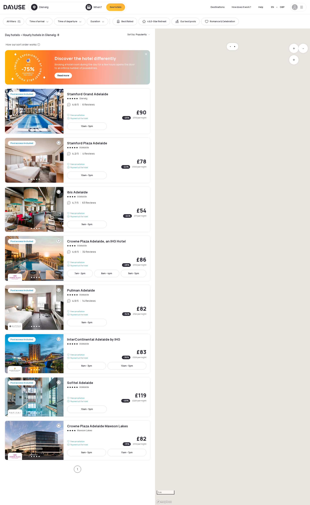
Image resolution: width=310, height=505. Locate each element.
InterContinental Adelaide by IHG (77, 353)
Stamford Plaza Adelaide (77, 160)
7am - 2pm (79, 273)
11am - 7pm (127, 452)
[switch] (125, 21)
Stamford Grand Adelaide (77, 111)
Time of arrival (36, 21)
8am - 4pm (106, 273)
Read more (63, 75)
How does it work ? (241, 7)
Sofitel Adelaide (77, 397)
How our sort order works (21, 44)
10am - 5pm (87, 126)
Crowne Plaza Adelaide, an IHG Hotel (77, 258)
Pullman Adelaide (77, 307)
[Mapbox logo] (164, 502)
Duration (95, 21)
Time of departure (67, 21)
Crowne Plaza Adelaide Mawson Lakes (77, 440)
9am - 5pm (86, 224)
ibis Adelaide (77, 209)
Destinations (218, 7)
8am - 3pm (86, 365)
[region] (232, 267)
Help (260, 7)
